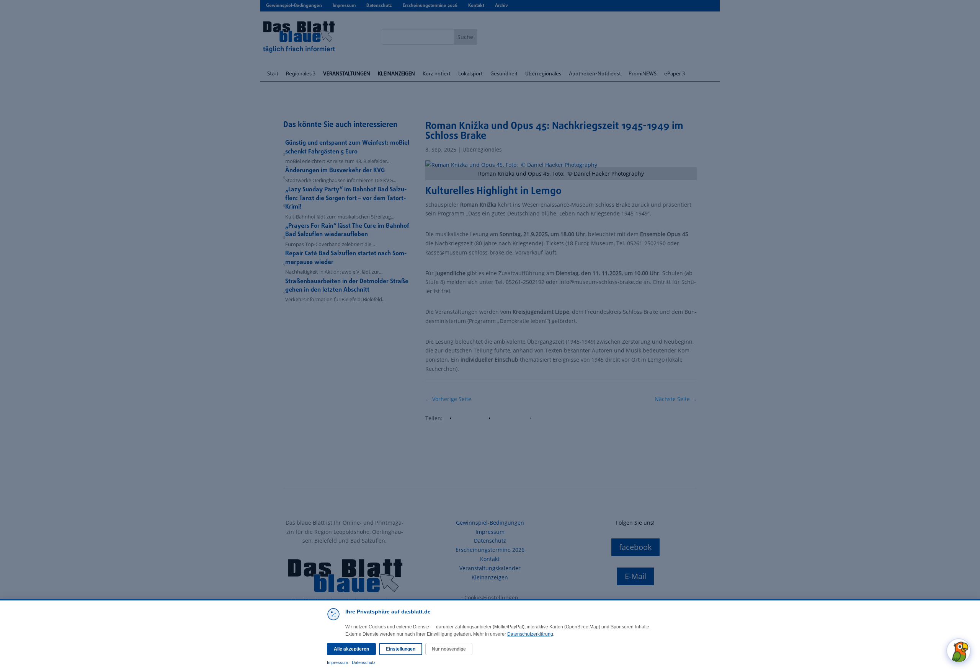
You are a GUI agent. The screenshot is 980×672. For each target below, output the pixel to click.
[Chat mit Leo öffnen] (958, 650)
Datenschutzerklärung (530, 634)
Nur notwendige (449, 649)
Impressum (337, 662)
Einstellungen (400, 649)
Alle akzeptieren (351, 649)
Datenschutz (364, 662)
